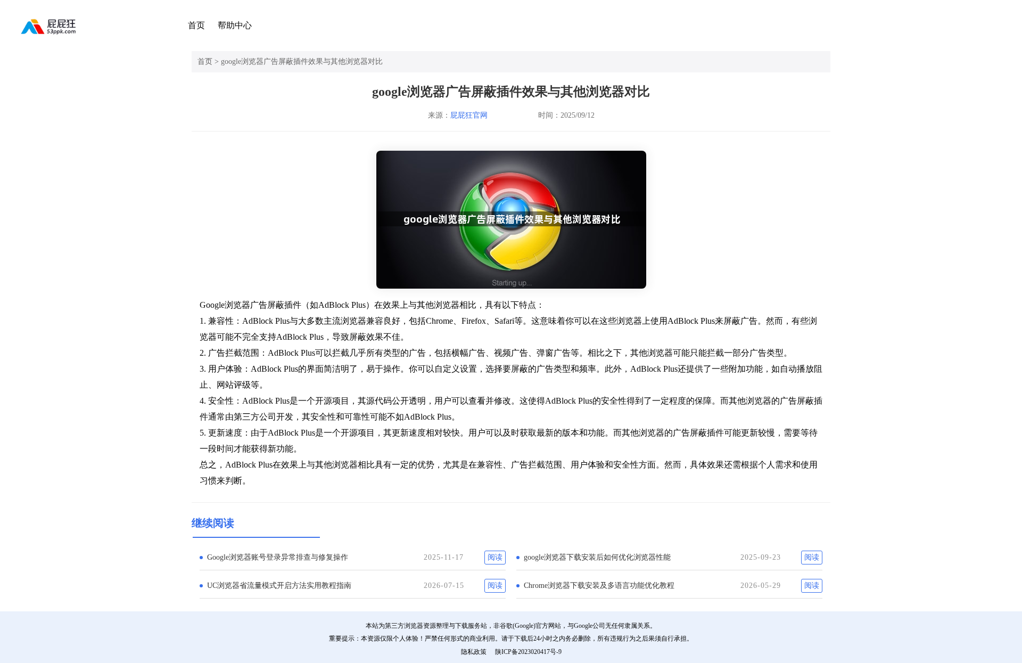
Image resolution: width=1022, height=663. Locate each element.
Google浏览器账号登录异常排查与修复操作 (277, 557)
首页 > (209, 62)
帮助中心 (235, 25)
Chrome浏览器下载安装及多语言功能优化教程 (599, 586)
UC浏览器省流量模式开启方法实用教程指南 (279, 586)
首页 (196, 25)
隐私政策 (474, 652)
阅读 (495, 557)
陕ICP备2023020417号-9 (528, 652)
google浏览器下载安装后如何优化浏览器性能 (597, 557)
